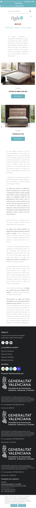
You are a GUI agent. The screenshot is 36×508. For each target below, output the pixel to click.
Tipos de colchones (7, 351)
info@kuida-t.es (9, 488)
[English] (15, 24)
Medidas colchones (7, 360)
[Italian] (19, 24)
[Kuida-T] (17, 17)
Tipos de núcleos (6, 354)
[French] (17, 24)
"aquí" (24, 503)
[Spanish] (20, 24)
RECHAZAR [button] (22, 505)
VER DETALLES (18, 96)
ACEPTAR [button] (14, 505)
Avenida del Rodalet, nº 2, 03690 (11, 484)
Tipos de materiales (7, 357)
